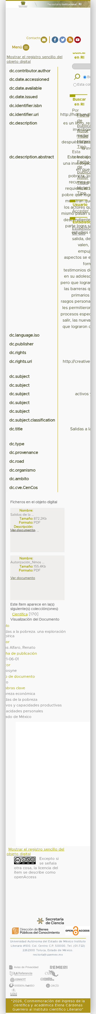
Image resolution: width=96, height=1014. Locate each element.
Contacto (33, 38)
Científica (20, 614)
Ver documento (22, 530)
